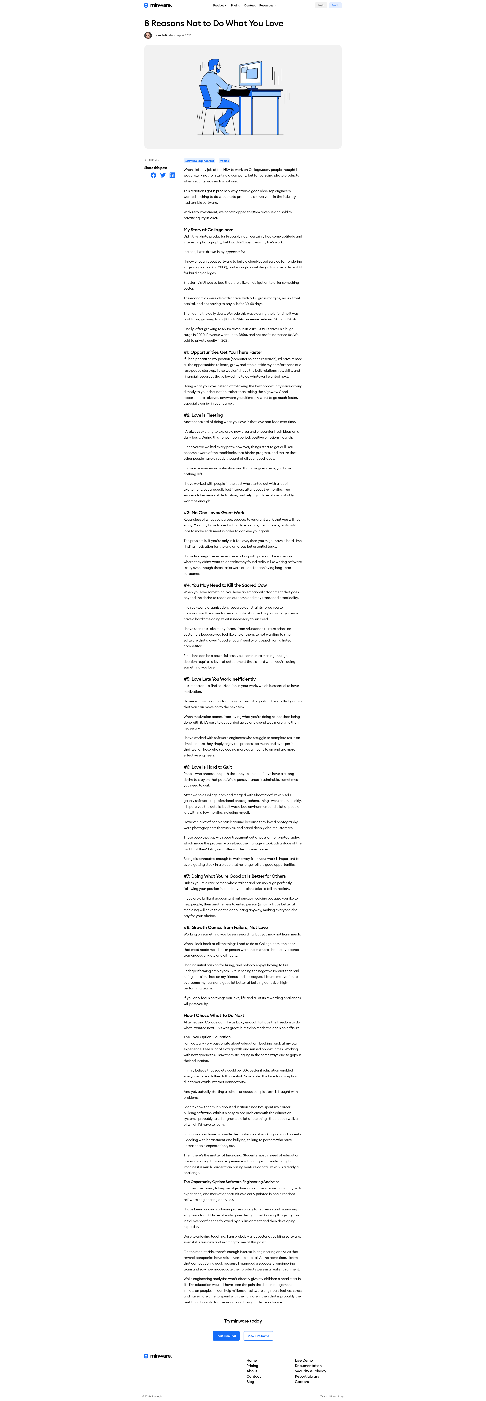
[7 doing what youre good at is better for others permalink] (182, 876)
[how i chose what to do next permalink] (182, 1015)
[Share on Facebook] (153, 175)
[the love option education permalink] (182, 1037)
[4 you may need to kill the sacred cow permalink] (182, 585)
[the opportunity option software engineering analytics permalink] (182, 1182)
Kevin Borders (166, 35)
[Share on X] (163, 175)
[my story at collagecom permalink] (182, 229)
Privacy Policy (336, 1396)
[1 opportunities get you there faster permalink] (182, 352)
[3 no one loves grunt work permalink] (182, 512)
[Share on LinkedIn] (172, 175)
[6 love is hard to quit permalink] (182, 766)
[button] (220, 5)
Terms (323, 1396)
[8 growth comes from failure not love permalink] (182, 927)
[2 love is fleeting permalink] (182, 415)
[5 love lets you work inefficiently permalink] (182, 678)
